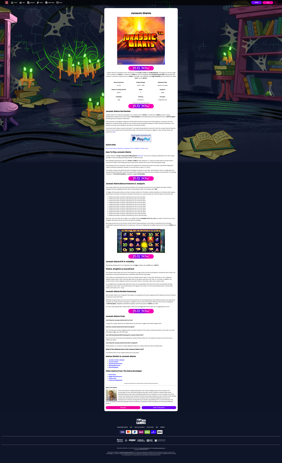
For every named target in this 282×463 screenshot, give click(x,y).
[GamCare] (120, 440)
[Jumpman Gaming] (141, 423)
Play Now (123, 407)
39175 (111, 453)
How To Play (109, 148)
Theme (142, 148)
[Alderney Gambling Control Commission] (160, 440)
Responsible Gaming (122, 427)
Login (256, 2)
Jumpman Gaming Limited (126, 452)
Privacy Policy (150, 427)
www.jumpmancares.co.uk (159, 448)
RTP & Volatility (134, 148)
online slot (140, 156)
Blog (157, 427)
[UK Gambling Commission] (141, 440)
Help (131, 427)
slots (114, 132)
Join (268, 2)
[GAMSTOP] (132, 440)
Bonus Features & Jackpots (121, 148)
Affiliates (162, 427)
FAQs (146, 148)
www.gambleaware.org (145, 448)
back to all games (158, 407)
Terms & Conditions (139, 427)
